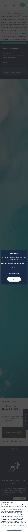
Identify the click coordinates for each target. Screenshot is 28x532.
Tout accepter (9, 525)
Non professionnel (14, 273)
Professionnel (14, 267)
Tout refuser (20, 525)
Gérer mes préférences (14, 529)
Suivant (14, 279)
